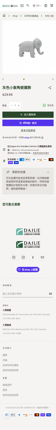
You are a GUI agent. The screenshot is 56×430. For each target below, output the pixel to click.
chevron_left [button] (3, 79)
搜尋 (5, 390)
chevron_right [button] (53, 79)
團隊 (5, 355)
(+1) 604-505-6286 (12, 333)
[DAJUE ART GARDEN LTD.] (28, 238)
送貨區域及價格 (10, 365)
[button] (23, 79)
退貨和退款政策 (10, 370)
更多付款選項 (28, 130)
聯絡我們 (7, 384)
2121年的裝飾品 (31, 15)
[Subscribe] (50, 294)
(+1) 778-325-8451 (11, 318)
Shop (15, 15)
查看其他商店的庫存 (41, 153)
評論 (5, 360)
